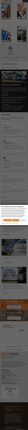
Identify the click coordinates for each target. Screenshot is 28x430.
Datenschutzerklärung (6, 223)
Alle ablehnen (15, 220)
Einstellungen (23, 220)
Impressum (14, 223)
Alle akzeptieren (7, 220)
